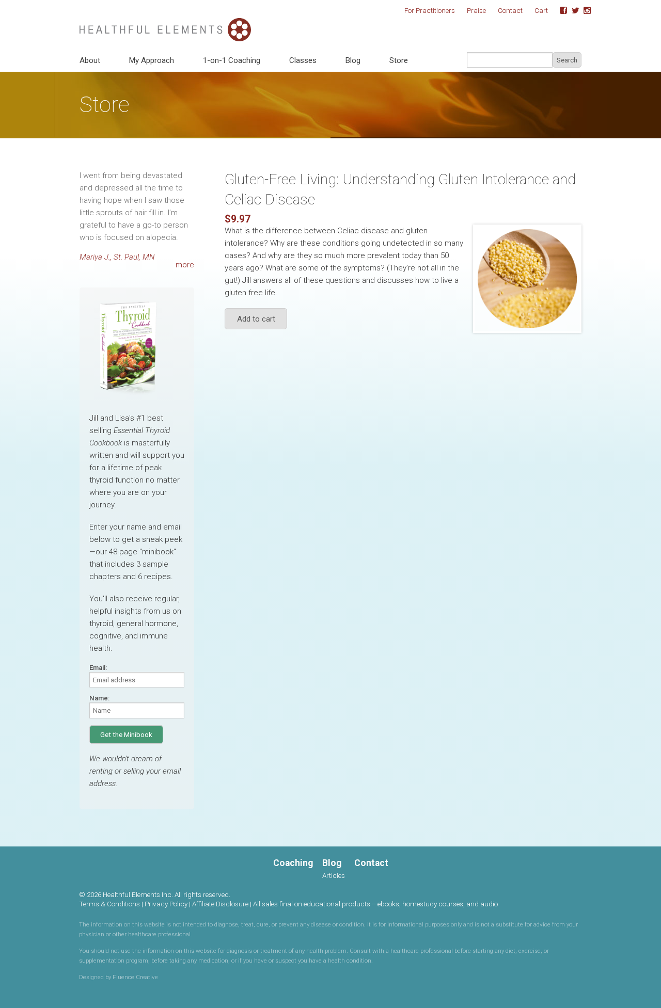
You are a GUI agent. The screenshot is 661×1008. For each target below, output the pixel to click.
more (185, 264)
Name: (99, 698)
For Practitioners (429, 10)
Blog (352, 60)
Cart (541, 10)
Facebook (560, 11)
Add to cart (256, 319)
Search (567, 60)
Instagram (583, 11)
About (90, 60)
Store (398, 60)
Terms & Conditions (109, 904)
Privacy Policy (166, 904)
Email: (98, 667)
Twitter (571, 11)
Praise (476, 10)
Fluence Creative (135, 977)
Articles (333, 875)
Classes (303, 60)
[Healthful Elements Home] (165, 23)
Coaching (293, 863)
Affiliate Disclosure (220, 904)
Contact (510, 10)
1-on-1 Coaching (231, 60)
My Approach (151, 60)
